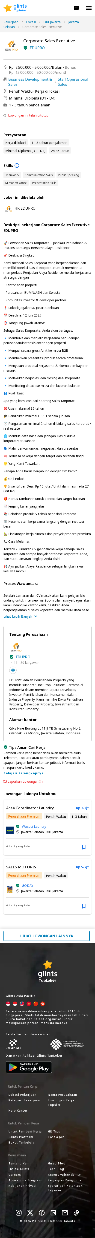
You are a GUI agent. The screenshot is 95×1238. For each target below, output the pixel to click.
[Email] (64, 1212)
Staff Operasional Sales (73, 82)
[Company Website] (12, 670)
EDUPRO (37, 47)
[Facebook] (41, 1212)
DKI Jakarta (52, 22)
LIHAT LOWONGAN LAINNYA (46, 935)
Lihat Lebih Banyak (17, 616)
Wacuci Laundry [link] (34, 826)
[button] (76, 8)
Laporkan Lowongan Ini (25, 781)
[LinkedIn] (53, 1212)
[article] (47, 827)
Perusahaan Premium (24, 816)
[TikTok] (76, 1212)
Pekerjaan (10, 22)
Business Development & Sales (30, 82)
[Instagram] (18, 1212)
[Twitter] (30, 1212)
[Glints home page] (15, 8)
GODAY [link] (27, 885)
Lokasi (31, 22)
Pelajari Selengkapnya (23, 773)
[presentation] (15, 8)
